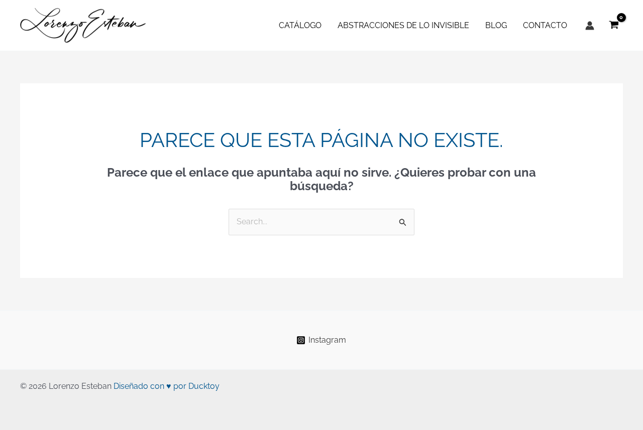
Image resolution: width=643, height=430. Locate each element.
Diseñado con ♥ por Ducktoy (167, 386)
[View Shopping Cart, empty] (613, 25)
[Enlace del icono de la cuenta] (589, 25)
